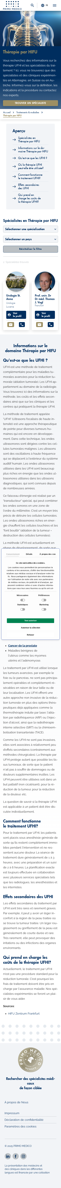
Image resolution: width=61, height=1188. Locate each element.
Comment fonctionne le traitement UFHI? (30, 176)
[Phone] (22, 324)
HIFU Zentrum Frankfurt (24, 1013)
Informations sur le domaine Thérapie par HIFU (33, 150)
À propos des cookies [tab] (46, 554)
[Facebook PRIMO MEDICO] (16, 1156)
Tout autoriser (30, 621)
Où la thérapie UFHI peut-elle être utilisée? (30, 166)
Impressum (12, 1113)
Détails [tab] (29, 554)
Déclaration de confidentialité (24, 1119)
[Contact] (10, 324)
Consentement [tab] (12, 554)
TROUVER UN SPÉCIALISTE (30, 103)
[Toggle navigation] (54, 5)
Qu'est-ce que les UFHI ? (32, 158)
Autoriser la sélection (30, 628)
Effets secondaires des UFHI (28, 186)
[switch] (44, 600)
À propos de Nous (16, 1102)
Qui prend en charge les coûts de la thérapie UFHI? (29, 198)
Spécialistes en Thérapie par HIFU (29, 140)
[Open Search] (32, 5)
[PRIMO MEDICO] (12, 5)
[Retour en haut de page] (54, 1182)
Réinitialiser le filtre (30, 249)
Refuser (30, 635)
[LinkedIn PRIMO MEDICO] (8, 1156)
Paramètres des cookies (20, 1126)
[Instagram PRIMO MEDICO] (23, 1156)
